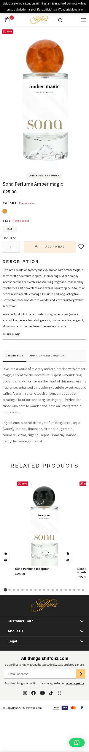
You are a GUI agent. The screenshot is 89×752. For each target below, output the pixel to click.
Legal (12, 641)
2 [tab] (10, 589)
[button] (77, 742)
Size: (8, 221)
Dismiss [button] (80, 15)
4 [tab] (18, 589)
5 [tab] (23, 589)
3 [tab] (14, 589)
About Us (15, 631)
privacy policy (74, 683)
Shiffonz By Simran (45, 175)
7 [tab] (31, 589)
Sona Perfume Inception (32, 568)
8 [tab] (36, 589)
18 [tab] (79, 589)
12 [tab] (53, 589)
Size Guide (9, 238)
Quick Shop (6, 553)
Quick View (6, 560)
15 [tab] (66, 589)
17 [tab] (75, 589)
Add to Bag (55, 246)
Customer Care (21, 621)
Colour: (11, 203)
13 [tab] (57, 589)
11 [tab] (49, 589)
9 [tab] (40, 589)
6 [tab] (27, 589)
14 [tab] (62, 589)
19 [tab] (83, 589)
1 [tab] (5, 589)
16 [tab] (70, 589)
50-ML (9, 229)
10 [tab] (44, 589)
